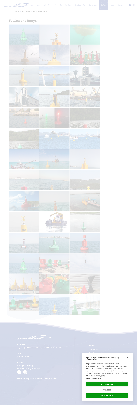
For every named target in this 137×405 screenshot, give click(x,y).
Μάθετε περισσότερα (93, 378)
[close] (127, 357)
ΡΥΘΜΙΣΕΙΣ (107, 390)
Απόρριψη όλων (107, 384)
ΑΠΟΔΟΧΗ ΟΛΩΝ (107, 396)
